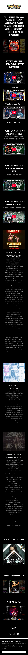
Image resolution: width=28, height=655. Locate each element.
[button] (4, 6)
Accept (14, 651)
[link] (14, 6)
